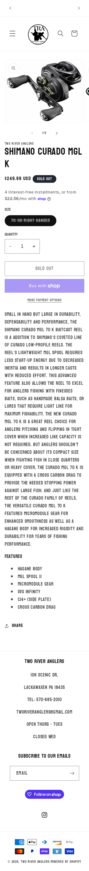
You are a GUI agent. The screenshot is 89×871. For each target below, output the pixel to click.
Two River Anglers (35, 862)
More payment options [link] (44, 300)
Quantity (11, 234)
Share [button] (17, 625)
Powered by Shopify (66, 862)
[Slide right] (56, 133)
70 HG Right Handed (34, 221)
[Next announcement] (78, 8)
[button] (12, 33)
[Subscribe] (72, 773)
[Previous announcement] (10, 8)
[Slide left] (32, 133)
